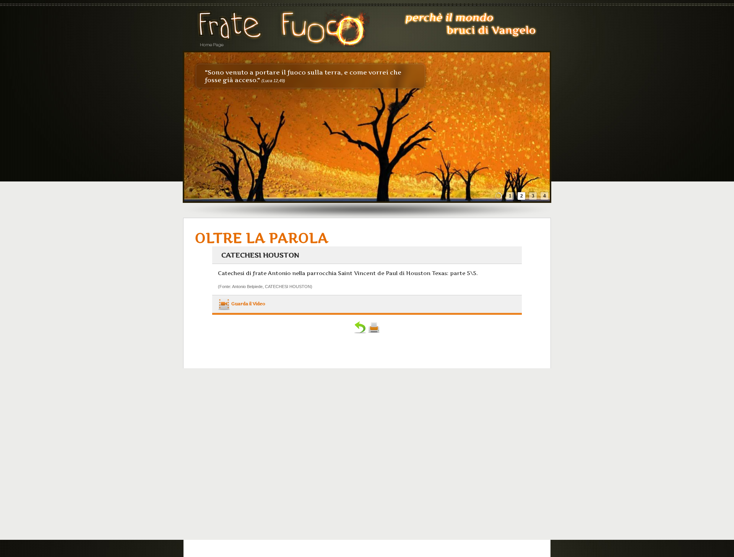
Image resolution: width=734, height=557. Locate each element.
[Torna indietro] (360, 331)
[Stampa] (374, 331)
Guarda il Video (247, 303)
